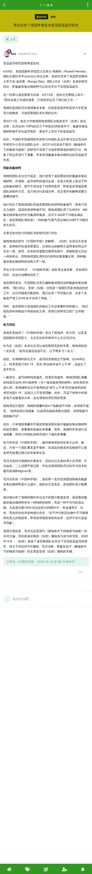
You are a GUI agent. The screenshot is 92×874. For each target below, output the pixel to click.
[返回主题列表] (4, 5)
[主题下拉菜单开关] (87, 5)
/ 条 (45, 5)
